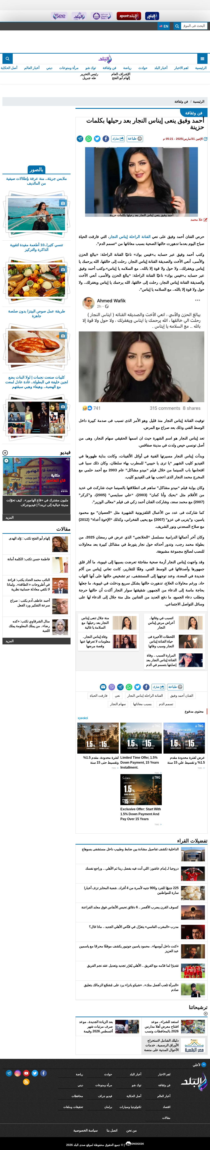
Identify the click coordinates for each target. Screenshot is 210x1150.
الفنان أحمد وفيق (181, 695)
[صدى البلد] (105, 59)
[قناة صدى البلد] (152, 16)
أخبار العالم (31, 68)
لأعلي (197, 1065)
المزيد (10, 517)
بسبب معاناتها (142, 704)
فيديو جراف (105, 1096)
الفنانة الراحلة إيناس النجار (130, 237)
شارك (116, 138)
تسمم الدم (166, 704)
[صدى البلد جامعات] (102, 16)
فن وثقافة (109, 68)
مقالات (166, 1117)
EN (165, 26)
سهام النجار (118, 704)
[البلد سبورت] (129, 16)
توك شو (91, 68)
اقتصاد (166, 1107)
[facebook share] (106, 138)
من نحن (131, 1130)
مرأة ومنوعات (69, 68)
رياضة (127, 68)
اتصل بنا (112, 1130)
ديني (49, 68)
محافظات (77, 1096)
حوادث (142, 68)
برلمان (108, 1107)
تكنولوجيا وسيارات (130, 1107)
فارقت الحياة (98, 695)
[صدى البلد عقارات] (79, 16)
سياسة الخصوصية (85, 1130)
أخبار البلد (160, 68)
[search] (7, 59)
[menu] (202, 59)
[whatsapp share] (88, 138)
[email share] (80, 138)
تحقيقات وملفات (73, 1107)
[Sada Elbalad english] (59, 16)
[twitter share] (97, 138)
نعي (117, 695)
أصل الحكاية (134, 1096)
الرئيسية (201, 68)
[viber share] (111, 687)
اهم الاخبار (181, 68)
